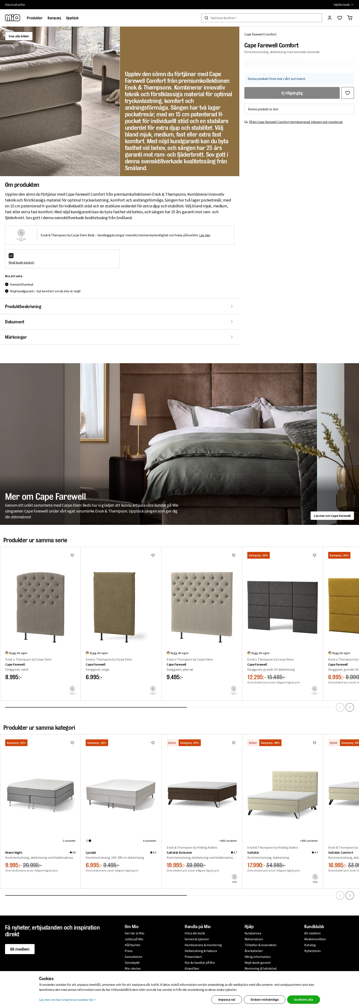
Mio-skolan (132, 968)
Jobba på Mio (134, 939)
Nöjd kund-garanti (21, 262)
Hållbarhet (132, 945)
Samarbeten (133, 957)
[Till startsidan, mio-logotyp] (12, 17)
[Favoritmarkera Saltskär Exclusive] (233, 742)
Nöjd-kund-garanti (258, 962)
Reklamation (254, 939)
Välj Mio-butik (342, 5)
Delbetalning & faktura (201, 951)
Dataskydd (132, 962)
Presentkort (193, 957)
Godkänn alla (303, 999)
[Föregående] (340, 707)
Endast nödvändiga (265, 999)
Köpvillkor (192, 968)
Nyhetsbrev (312, 951)
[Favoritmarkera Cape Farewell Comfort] (347, 93)
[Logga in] (329, 18)
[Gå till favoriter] (340, 18)
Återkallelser (254, 951)
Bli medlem (20, 949)
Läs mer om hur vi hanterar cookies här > (67, 1000)
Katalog (310, 945)
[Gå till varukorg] (350, 18)
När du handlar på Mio (200, 962)
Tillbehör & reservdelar (261, 945)
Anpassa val (226, 999)
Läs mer (204, 235)
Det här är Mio (134, 933)
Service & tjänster (197, 939)
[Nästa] (350, 707)
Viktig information (258, 957)
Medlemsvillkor (315, 939)
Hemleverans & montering (203, 945)
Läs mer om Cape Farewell (332, 516)
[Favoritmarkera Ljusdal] (153, 742)
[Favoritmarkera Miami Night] (72, 742)
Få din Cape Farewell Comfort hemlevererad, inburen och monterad (295, 122)
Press (128, 951)
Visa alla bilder (19, 36)
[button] (60, 101)
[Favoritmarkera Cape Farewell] (72, 555)
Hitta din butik (195, 933)
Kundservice (253, 933)
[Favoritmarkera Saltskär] (314, 742)
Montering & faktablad (260, 968)
